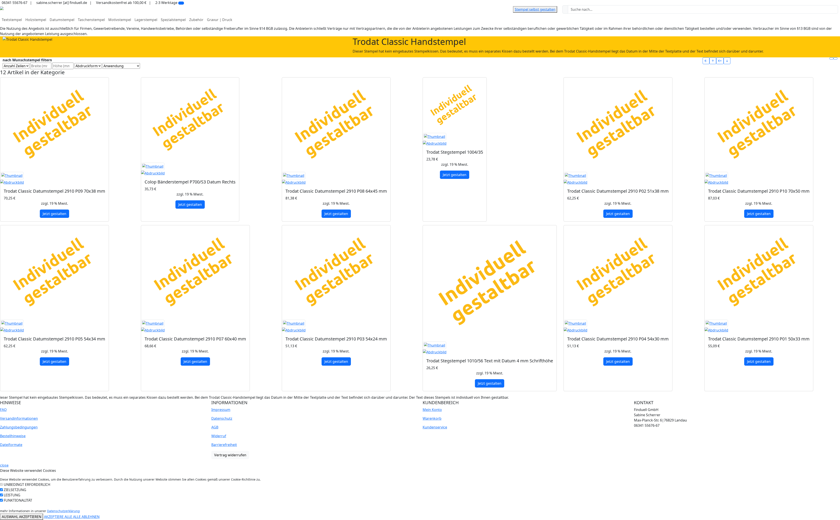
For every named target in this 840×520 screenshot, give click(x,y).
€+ (720, 61)
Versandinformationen (19, 418)
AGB (214, 427)
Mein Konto (432, 409)
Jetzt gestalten (54, 213)
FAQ (3, 409)
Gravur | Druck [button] (219, 19)
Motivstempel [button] (119, 19)
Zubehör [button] (196, 19)
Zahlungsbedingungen (19, 427)
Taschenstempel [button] (91, 19)
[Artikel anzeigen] (54, 178)
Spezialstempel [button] (173, 19)
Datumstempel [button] (62, 19)
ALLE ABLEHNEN (86, 516)
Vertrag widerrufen (230, 455)
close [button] (4, 465)
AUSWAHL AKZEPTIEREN (21, 516)
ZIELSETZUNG (15, 489)
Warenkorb (432, 418)
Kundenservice (435, 427)
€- (706, 61)
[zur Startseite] (2, 7)
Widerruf (218, 436)
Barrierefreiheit (224, 444)
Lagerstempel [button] (146, 19)
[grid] (831, 58)
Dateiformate (11, 444)
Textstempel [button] (12, 19)
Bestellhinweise (13, 436)
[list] (835, 58)
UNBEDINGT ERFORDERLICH (27, 484)
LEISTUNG (12, 495)
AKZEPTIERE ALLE (58, 516)
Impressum (220, 409)
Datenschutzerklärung (63, 511)
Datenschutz (221, 418)
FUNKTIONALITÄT (18, 500)
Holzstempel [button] (35, 19)
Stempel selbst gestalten (535, 9)
